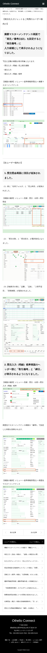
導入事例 (28, 640)
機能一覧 (7, 640)
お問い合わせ (15, 642)
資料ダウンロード (26, 642)
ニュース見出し (34, 542)
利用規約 (35, 642)
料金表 (21, 640)
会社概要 (14, 640)
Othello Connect (11, 3)
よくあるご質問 (37, 640)
